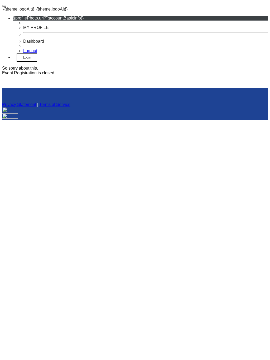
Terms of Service (54, 104)
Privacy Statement (19, 104)
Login (27, 57)
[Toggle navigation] (4, 6)
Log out (30, 50)
